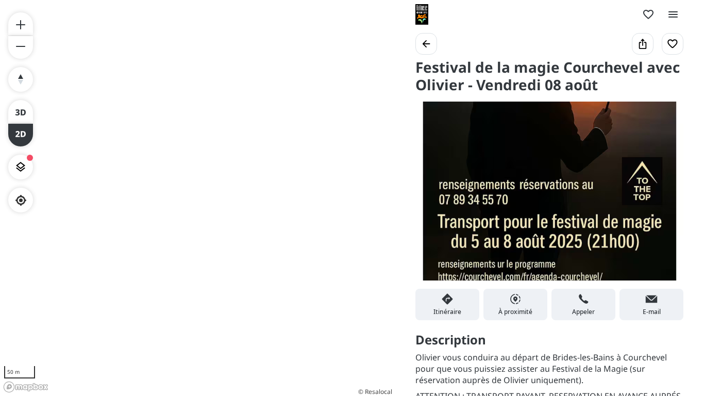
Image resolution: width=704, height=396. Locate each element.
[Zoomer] (20, 23)
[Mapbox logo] (25, 387)
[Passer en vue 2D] (20, 135)
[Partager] (642, 44)
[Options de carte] (20, 167)
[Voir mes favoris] (648, 14)
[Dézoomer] (20, 47)
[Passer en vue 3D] (20, 111)
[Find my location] (20, 200)
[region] (197, 198)
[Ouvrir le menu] (673, 14)
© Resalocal (375, 391)
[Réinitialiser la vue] (20, 79)
